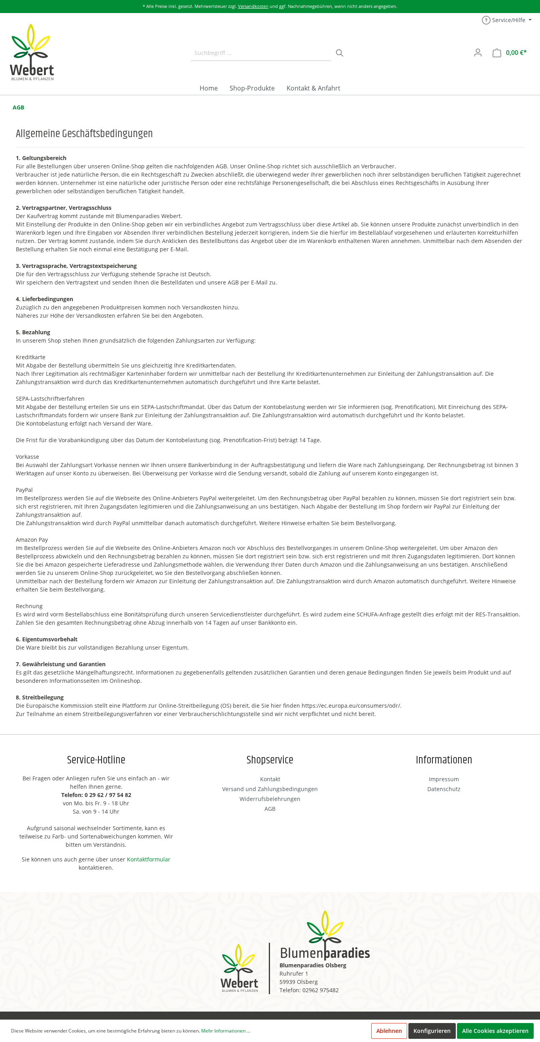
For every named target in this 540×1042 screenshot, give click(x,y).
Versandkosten (253, 6)
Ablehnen (389, 1030)
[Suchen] (340, 53)
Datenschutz (444, 789)
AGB (18, 107)
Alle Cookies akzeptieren (495, 1030)
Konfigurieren (432, 1030)
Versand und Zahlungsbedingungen (270, 789)
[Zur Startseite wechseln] (31, 52)
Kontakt (270, 779)
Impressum (444, 779)
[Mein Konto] (477, 52)
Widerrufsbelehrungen (270, 799)
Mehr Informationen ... (225, 1030)
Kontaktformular (148, 859)
